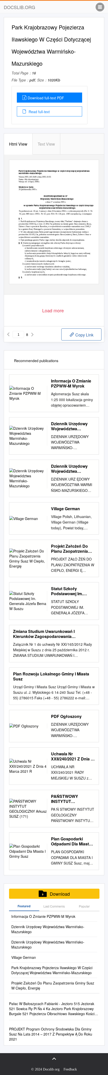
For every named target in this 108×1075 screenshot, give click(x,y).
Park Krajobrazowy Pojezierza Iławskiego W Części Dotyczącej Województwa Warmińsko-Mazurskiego (51, 970)
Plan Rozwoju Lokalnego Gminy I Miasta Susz (51, 676)
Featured (24, 906)
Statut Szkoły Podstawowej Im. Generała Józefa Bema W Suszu (72, 591)
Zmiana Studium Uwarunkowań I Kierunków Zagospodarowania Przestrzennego (44, 634)
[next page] (32, 334)
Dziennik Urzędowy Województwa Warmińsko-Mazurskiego (69, 426)
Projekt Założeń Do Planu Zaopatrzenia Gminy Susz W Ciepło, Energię (72, 549)
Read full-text (39, 111)
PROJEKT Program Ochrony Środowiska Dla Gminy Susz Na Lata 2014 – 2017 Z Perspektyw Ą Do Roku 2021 (50, 1034)
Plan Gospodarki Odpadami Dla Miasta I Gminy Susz (72, 841)
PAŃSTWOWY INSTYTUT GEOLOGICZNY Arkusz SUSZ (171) (69, 799)
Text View (46, 144)
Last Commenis (54, 906)
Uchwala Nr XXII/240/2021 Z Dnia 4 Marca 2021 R (72, 756)
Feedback (70, 1069)
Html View (18, 144)
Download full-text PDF (46, 97)
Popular (84, 906)
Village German (65, 508)
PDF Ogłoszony (66, 716)
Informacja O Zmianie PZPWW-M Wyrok (71, 383)
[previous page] (8, 334)
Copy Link (83, 335)
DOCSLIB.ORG (19, 7)
